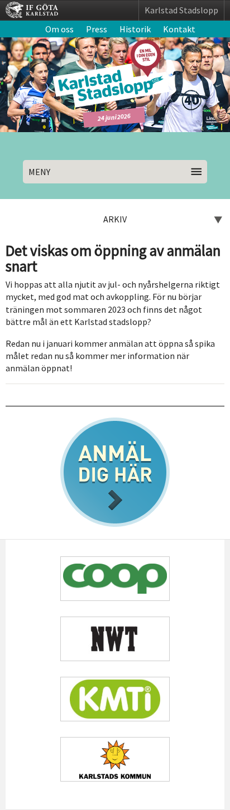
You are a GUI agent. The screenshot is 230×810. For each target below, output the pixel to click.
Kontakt (179, 29)
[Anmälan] (115, 472)
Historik (135, 29)
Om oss (59, 29)
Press (96, 29)
